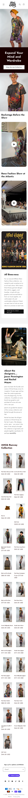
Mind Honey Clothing (13, 794)
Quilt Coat (16, 522)
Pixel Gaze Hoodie (5, 700)
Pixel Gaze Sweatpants (19, 573)
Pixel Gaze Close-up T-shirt (7, 471)
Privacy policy (16, 796)
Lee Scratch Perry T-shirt (20, 471)
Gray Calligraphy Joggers (20, 675)
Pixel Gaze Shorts (18, 600)
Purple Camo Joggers (19, 650)
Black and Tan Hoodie (6, 573)
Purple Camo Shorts (18, 625)
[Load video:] (14, 144)
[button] (4, 4)
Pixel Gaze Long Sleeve (19, 547)
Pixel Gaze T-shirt (18, 700)
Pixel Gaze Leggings (19, 494)
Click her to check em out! (13, 311)
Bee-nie (3, 515)
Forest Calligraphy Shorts (7, 625)
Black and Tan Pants (5, 600)
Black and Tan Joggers (6, 650)
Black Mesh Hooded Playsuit (5, 547)
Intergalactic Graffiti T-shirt (6, 726)
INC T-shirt (3, 752)
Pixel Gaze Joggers (5, 675)
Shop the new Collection (14, 67)
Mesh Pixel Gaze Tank (6, 497)
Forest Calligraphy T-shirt (20, 726)
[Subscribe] (23, 769)
